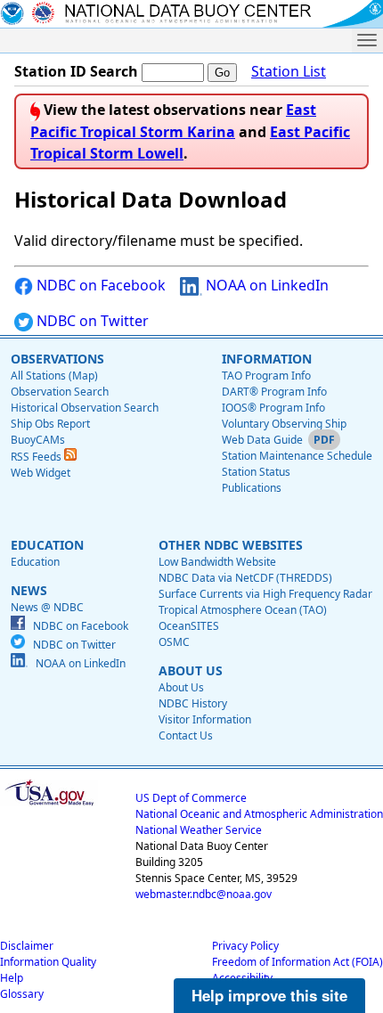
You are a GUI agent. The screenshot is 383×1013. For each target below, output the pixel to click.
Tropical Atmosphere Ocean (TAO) (243, 609)
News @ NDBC (47, 607)
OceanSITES (189, 625)
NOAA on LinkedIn (265, 285)
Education (35, 561)
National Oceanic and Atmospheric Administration (259, 813)
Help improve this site (269, 995)
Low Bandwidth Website (217, 561)
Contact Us (186, 735)
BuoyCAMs (38, 439)
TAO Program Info (266, 375)
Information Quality (48, 961)
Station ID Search (76, 71)
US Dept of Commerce (191, 797)
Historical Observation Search (85, 407)
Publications (251, 487)
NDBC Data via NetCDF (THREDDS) (245, 577)
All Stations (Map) (54, 375)
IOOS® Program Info (273, 407)
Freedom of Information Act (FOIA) (297, 961)
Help (11, 977)
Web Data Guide (262, 439)
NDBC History (193, 703)
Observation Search (60, 391)
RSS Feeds (37, 456)
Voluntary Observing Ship (284, 423)
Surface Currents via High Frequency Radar (265, 593)
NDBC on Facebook (99, 285)
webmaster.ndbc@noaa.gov (203, 894)
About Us (181, 687)
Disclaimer (26, 945)
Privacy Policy (245, 945)
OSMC (174, 641)
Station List (288, 71)
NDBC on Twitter (91, 321)
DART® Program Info (274, 391)
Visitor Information (205, 719)
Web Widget (40, 472)
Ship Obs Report (50, 423)
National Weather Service (198, 829)
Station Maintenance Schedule (297, 455)
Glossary (22, 993)
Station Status (256, 471)
